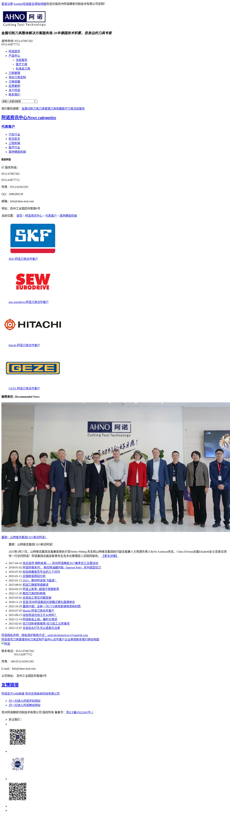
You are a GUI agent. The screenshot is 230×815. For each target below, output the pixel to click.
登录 (4, 3)
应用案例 (14, 85)
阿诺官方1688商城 (12, 693)
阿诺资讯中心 (28, 117)
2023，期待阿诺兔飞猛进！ (40, 580)
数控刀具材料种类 (34, 593)
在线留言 (28, 3)
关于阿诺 (14, 90)
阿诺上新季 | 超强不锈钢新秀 (41, 589)
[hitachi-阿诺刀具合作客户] (32, 341)
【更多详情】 (110, 555)
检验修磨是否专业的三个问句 (41, 571)
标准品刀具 (23, 68)
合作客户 (59, 639)
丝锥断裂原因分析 (34, 576)
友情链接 (10, 685)
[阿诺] (23, 25)
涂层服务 (21, 60)
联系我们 (14, 94)
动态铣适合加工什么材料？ (40, 615)
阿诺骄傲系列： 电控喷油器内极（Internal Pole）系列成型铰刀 (62, 567)
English (18, 3)
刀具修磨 (14, 81)
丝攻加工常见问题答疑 (37, 597)
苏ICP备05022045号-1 (79, 712)
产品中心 (14, 55)
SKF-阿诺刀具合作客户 (23, 258)
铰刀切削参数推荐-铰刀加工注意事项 (46, 623)
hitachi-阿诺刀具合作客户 (24, 345)
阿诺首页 (14, 51)
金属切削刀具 (30, 108)
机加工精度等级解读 (36, 584)
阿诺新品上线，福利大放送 (40, 619)
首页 (19, 215)
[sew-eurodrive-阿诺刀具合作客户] (32, 298)
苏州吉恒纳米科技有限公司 (42, 693)
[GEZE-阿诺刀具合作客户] (32, 385)
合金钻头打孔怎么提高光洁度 (41, 627)
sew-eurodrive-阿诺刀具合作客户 (29, 302)
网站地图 (40, 3)
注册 (10, 3)
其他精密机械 (17, 151)
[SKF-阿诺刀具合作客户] (32, 255)
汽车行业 (14, 134)
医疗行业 (14, 147)
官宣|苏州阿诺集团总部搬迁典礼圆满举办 (49, 602)
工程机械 (14, 143)
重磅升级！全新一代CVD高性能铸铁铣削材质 (52, 606)
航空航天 (14, 138)
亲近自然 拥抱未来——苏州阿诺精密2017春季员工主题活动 (60, 563)
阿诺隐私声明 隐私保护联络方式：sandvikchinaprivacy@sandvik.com (44, 635)
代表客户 (8, 126)
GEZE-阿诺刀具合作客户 (24, 388)
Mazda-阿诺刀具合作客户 (38, 610)
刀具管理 (14, 72)
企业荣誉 (70, 639)
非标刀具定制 (17, 77)
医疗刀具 (21, 64)
